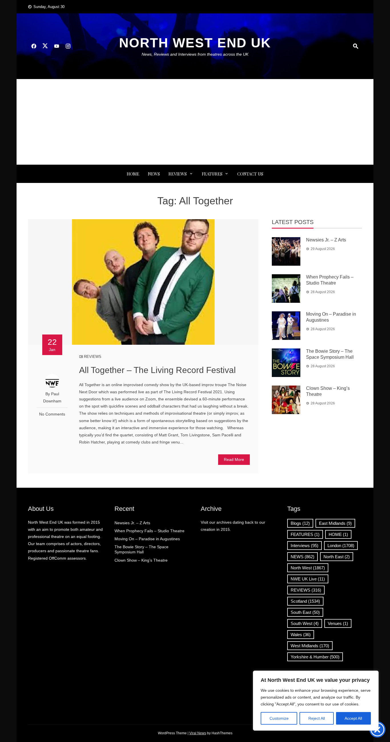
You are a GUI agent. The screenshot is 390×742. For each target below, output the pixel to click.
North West (308, 567)
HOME (338, 534)
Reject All (316, 718)
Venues (338, 623)
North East (336, 556)
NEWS (154, 174)
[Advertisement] (195, 122)
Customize (279, 718)
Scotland (305, 601)
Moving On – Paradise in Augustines (147, 539)
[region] (316, 701)
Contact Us (250, 174)
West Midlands (310, 645)
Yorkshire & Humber (315, 656)
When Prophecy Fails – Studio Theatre (149, 531)
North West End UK (195, 42)
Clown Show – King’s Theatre (141, 560)
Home (133, 174)
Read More (234, 459)
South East (305, 612)
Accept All (353, 718)
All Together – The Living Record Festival (157, 370)
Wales (301, 634)
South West (305, 623)
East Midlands (335, 523)
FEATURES (212, 174)
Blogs (300, 523)
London (340, 545)
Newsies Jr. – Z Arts (326, 239)
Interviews (304, 545)
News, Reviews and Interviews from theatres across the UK (195, 54)
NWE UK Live (308, 578)
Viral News (197, 733)
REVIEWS (177, 174)
